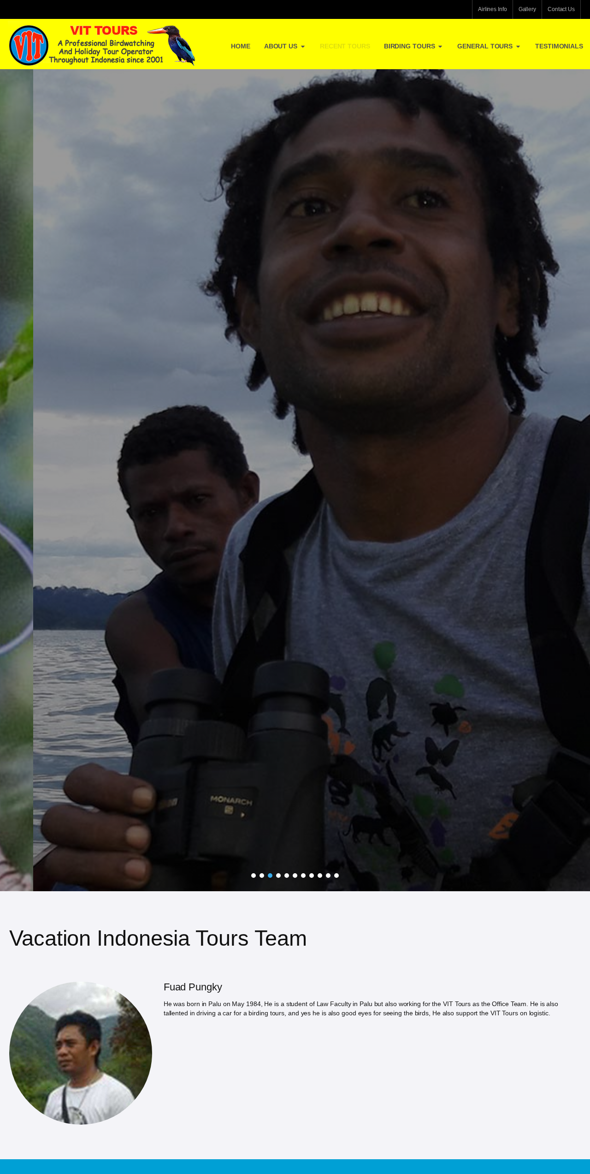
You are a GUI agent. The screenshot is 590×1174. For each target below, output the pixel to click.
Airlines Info (492, 9)
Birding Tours (409, 46)
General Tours (485, 46)
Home (240, 46)
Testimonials (559, 46)
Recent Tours (345, 46)
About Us (280, 46)
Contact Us (561, 9)
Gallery (527, 9)
